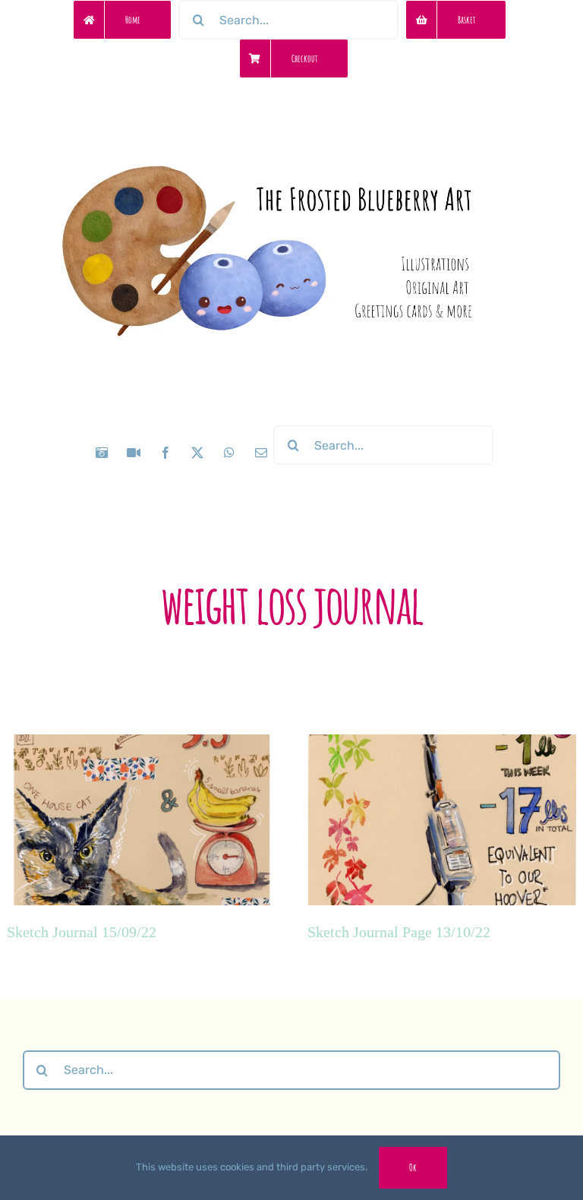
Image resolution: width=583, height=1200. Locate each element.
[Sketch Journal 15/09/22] (141, 846)
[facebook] (165, 453)
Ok (413, 1167)
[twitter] (197, 453)
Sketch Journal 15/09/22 (81, 932)
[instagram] (102, 453)
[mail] (261, 453)
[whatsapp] (229, 453)
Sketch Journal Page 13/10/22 (398, 932)
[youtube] (133, 453)
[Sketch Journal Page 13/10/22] (441, 846)
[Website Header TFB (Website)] (291, 130)
